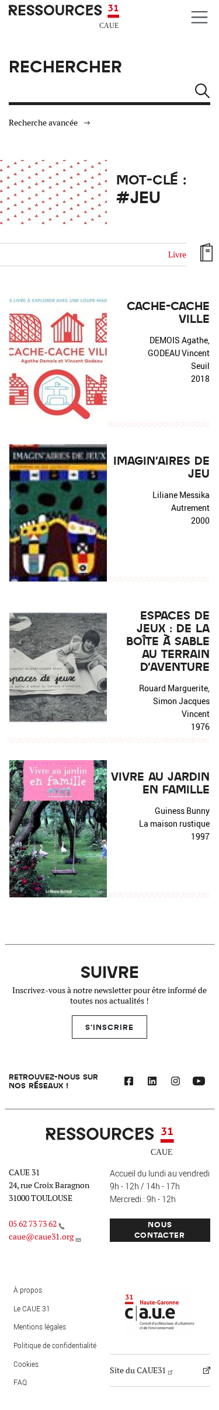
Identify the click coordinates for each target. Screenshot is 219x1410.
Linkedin (152, 1082)
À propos (27, 1289)
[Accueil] (65, 17)
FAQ (20, 1382)
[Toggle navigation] (199, 17)
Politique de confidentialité (54, 1345)
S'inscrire (109, 1026)
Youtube (198, 1082)
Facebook (128, 1082)
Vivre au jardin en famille (160, 782)
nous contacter (159, 1229)
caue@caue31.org (41, 1236)
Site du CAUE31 (138, 1370)
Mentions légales (39, 1326)
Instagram (175, 1082)
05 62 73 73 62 (33, 1223)
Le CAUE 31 (31, 1308)
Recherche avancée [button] (43, 122)
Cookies (26, 1364)
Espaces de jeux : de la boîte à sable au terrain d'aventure (168, 640)
